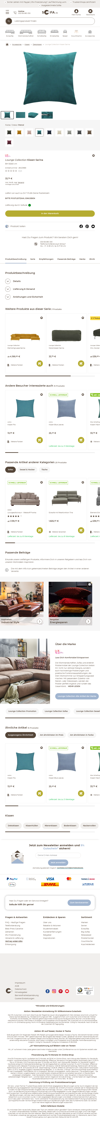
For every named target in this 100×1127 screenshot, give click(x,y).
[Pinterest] (87, 226)
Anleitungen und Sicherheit (28, 297)
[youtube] (67, 991)
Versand (21, 182)
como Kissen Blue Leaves (58, 391)
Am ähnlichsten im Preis (51, 735)
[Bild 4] (47, 115)
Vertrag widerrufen (14, 941)
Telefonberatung (12, 926)
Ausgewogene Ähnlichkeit (20, 735)
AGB (17, 986)
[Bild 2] (20, 115)
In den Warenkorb (50, 213)
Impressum (20, 983)
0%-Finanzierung (13, 935)
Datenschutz (20, 989)
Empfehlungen (46, 259)
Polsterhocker (87, 938)
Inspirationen (49, 938)
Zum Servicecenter (79, 903)
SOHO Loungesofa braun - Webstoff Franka (25, 480)
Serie (32, 259)
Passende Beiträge (66, 259)
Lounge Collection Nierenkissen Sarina (64, 315)
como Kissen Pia (13, 391)
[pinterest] (61, 991)
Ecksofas (85, 929)
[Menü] (92, 987)
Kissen (9, 815)
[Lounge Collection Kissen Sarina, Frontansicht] (50, 79)
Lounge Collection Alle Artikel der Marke (77, 696)
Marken (84, 922)
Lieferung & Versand (24, 289)
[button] (6, 12)
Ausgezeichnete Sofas (51, 5)
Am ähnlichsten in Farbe (82, 735)
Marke (82, 259)
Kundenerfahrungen (52, 932)
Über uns (47, 922)
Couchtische (86, 941)
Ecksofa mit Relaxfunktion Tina (61, 479)
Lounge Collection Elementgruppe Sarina (24, 315)
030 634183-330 (46, 242)
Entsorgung (10, 944)
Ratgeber (47, 935)
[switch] (88, 992)
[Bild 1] (7, 115)
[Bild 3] (33, 115)
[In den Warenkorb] (40, 363)
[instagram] (54, 991)
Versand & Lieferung (14, 938)
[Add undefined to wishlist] (93, 155)
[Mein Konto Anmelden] (76, 11)
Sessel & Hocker (27, 470)
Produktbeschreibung (15, 259)
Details (17, 281)
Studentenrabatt (50, 929)
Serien (84, 926)
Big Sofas (85, 932)
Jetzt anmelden (58, 863)
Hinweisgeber (21, 992)
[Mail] (93, 226)
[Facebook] (81, 226)
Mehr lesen (74, 686)
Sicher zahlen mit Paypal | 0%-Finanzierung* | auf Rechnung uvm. (37, 2)
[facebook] (47, 991)
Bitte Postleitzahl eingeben (20, 198)
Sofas (10, 470)
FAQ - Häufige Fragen (15, 922)
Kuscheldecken (88, 944)
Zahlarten (9, 932)
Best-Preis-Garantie (14, 929)
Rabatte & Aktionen (52, 926)
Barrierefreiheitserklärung (27, 995)
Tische (45, 470)
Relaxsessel (86, 935)
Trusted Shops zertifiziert (84, 2)
